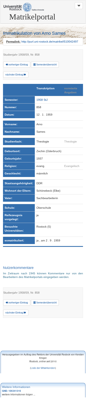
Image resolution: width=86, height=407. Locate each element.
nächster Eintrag (14, 74)
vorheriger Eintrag (18, 64)
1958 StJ (42, 99)
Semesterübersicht (46, 64)
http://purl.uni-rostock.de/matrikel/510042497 (49, 41)
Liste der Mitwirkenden (43, 367)
